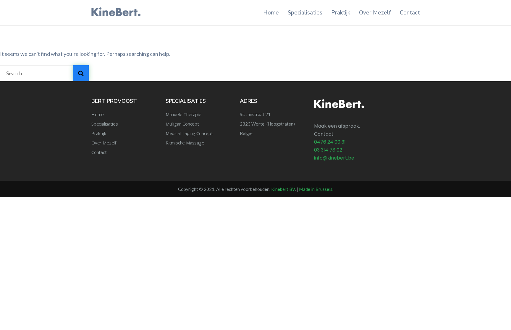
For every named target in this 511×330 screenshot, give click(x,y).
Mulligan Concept (182, 124)
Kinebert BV (283, 189)
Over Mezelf (375, 13)
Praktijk (340, 13)
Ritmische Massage (185, 143)
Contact (410, 13)
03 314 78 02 (328, 150)
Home (271, 13)
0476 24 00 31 (330, 142)
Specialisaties (305, 13)
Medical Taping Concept (189, 133)
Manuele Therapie (183, 114)
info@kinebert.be (334, 158)
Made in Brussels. (316, 189)
